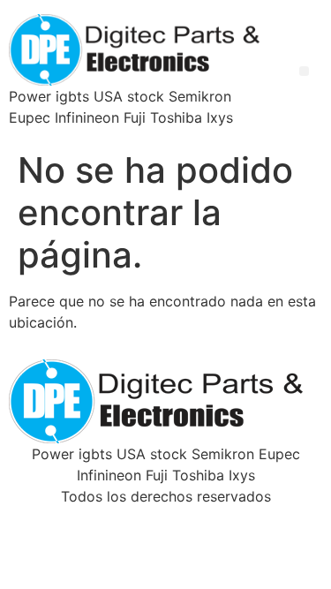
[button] (304, 71)
